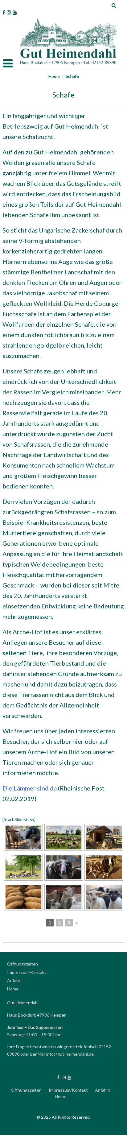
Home (54, 76)
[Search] (114, 5)
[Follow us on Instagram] (9, 12)
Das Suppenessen (45, 1027)
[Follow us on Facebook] (3, 12)
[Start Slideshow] (18, 819)
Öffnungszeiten (22, 963)
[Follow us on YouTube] (15, 12)
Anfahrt (14, 980)
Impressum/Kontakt (26, 972)
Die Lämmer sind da (29, 788)
